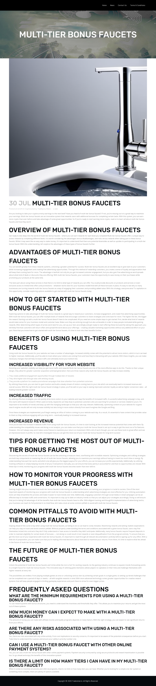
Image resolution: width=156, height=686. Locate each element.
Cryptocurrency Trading (34, 209)
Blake (48, 209)
